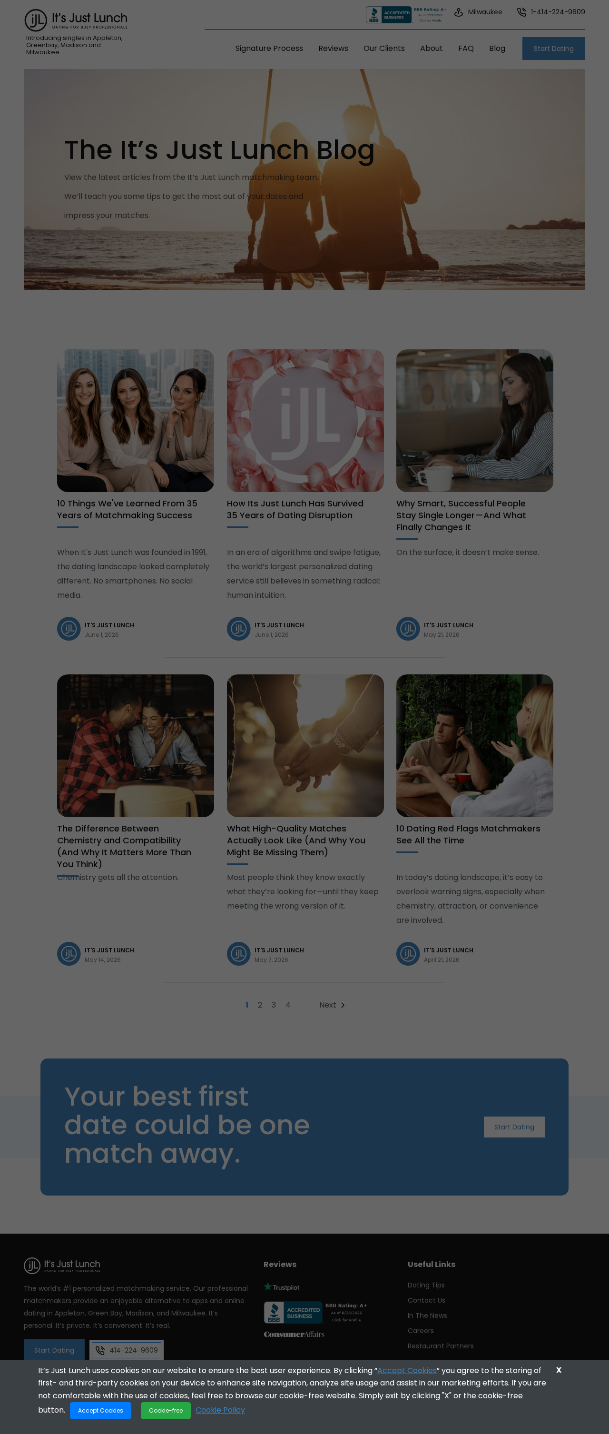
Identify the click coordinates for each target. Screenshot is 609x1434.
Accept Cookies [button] (100, 1410)
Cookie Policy (220, 1409)
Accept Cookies (407, 1370)
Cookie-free (166, 1410)
